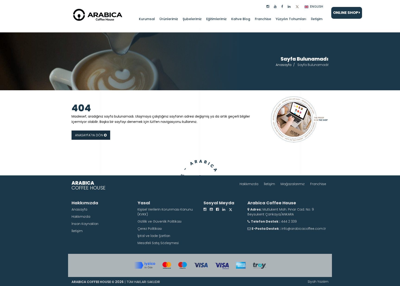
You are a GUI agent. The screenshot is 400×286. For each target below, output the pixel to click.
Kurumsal (147, 19)
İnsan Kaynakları (85, 223)
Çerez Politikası (150, 228)
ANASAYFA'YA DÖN (89, 135)
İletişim (316, 19)
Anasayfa (283, 64)
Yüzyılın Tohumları (291, 19)
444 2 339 (288, 221)
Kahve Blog (240, 19)
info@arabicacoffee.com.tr (303, 228)
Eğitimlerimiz (216, 19)
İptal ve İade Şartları (154, 235)
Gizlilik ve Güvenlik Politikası (159, 221)
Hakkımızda (249, 184)
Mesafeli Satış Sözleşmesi (158, 243)
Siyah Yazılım (318, 281)
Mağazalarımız (293, 184)
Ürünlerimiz (168, 19)
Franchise (263, 19)
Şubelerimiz (192, 19)
